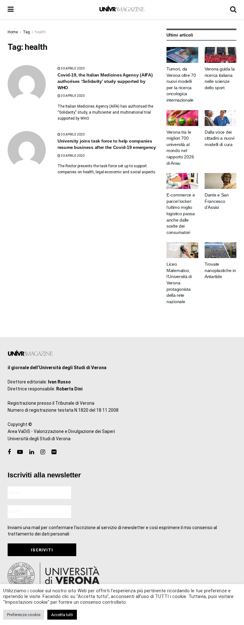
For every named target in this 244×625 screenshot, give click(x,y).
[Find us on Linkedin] (31, 452)
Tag (26, 32)
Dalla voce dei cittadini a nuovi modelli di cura (219, 138)
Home (13, 32)
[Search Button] (233, 9)
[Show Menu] (11, 9)
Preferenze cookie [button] (23, 614)
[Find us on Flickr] (53, 452)
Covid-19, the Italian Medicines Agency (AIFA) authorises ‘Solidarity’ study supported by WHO (105, 81)
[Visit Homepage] (122, 9)
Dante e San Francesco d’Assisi (217, 201)
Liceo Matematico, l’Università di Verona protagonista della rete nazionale (179, 283)
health (40, 32)
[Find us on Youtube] (20, 452)
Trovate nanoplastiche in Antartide (220, 270)
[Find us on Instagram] (42, 452)
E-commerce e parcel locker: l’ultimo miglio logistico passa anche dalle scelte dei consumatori (180, 213)
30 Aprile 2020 (72, 68)
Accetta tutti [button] (62, 614)
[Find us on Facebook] (9, 452)
